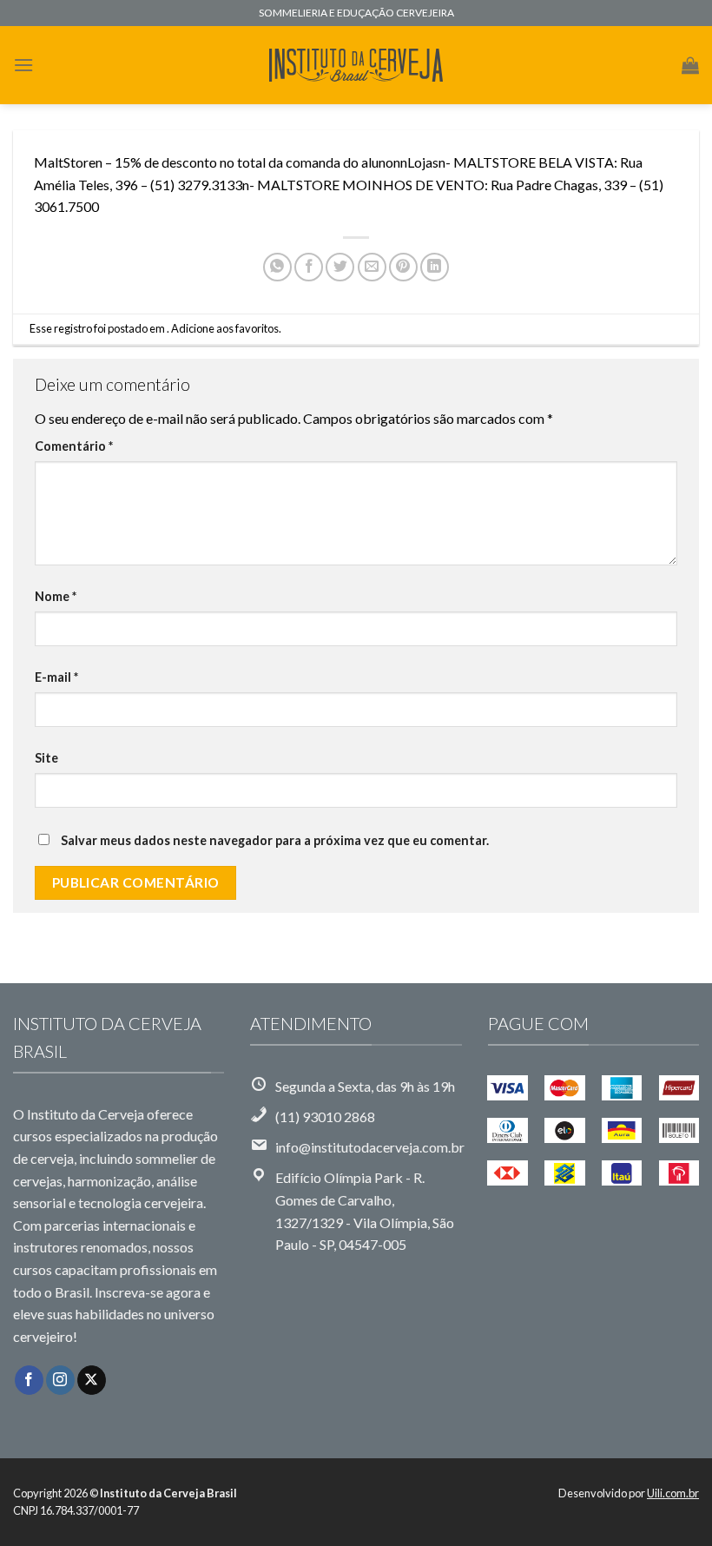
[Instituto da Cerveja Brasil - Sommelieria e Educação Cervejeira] (356, 66)
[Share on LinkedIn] (434, 267)
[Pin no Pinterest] (403, 267)
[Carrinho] (690, 65)
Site (46, 757)
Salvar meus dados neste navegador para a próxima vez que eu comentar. (275, 840)
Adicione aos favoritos (225, 328)
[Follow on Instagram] (60, 1380)
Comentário (74, 446)
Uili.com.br (673, 1493)
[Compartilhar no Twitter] (340, 267)
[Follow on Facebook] (29, 1380)
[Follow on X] (91, 1380)
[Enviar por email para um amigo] (372, 267)
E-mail (56, 677)
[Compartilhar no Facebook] (308, 267)
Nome (55, 596)
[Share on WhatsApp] (277, 267)
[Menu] (23, 64)
